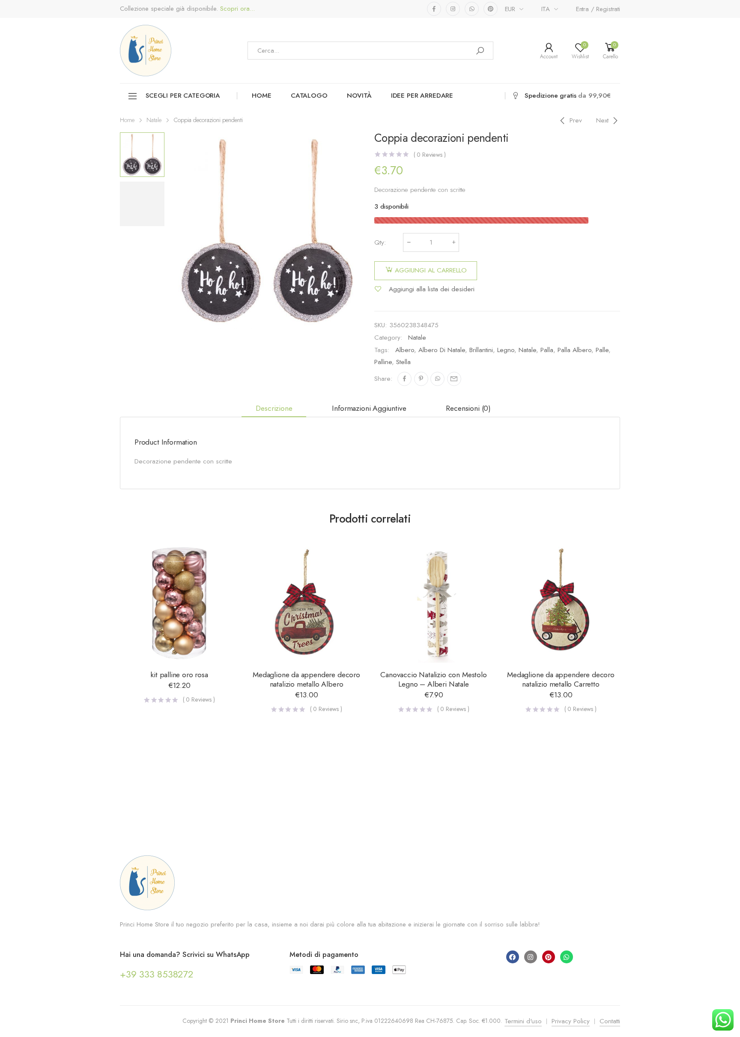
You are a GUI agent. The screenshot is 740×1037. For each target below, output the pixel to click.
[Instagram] (530, 956)
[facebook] (434, 9)
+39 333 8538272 (156, 974)
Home (261, 95)
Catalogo (309, 95)
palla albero (574, 350)
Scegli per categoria (183, 95)
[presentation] (168, 231)
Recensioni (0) (468, 408)
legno (505, 350)
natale (527, 350)
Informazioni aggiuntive (369, 408)
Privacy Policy (571, 1021)
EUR (510, 9)
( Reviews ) (430, 155)
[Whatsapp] (566, 956)
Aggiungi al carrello (431, 270)
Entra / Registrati (598, 9)
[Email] (454, 379)
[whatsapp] (472, 9)
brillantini (481, 350)
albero (404, 350)
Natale (153, 120)
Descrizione (274, 408)
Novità (359, 95)
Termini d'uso (523, 1021)
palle (602, 350)
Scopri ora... (236, 9)
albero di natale (441, 350)
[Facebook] (404, 379)
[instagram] (453, 9)
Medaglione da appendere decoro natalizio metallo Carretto (561, 679)
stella (403, 362)
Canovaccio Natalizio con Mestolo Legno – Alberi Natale (433, 679)
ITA (545, 9)
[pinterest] (490, 9)
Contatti (610, 1021)
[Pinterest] (421, 379)
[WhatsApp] (437, 379)
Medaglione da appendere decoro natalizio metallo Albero (306, 679)
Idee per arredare (422, 95)
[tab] (274, 408)
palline (383, 362)
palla (546, 350)
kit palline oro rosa (179, 674)
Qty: (380, 242)
